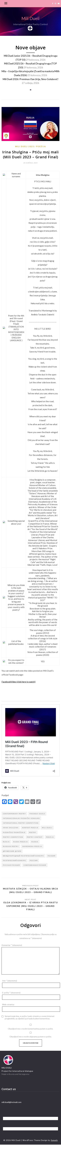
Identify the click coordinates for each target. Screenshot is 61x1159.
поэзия (51, 856)
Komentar (12, 945)
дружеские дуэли (12, 851)
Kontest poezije (30, 827)
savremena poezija (32, 846)
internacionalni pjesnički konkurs (21, 818)
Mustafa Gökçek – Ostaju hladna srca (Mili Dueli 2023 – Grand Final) (30, 890)
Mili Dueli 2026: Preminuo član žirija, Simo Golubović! (30, 79)
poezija (50, 837)
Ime (9, 980)
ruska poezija (20, 842)
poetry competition (13, 837)
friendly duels (37, 813)
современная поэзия (35, 865)
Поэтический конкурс (14, 860)
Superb (54, 1140)
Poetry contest (34, 837)
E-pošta (11, 992)
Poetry (32, 832)
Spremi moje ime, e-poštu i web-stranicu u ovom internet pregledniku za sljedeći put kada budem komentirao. (29, 1017)
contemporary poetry (14, 813)
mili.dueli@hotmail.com (11, 1102)
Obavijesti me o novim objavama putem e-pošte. (31, 1036)
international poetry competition (20, 823)
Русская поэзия (11, 865)
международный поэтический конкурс (23, 856)
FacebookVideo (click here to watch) (18, 681)
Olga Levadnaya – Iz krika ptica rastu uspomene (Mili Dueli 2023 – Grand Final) (30, 906)
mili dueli (47, 827)
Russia (34, 842)
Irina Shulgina (10, 827)
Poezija (41, 146)
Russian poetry (11, 846)
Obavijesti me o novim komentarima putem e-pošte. (30, 1028)
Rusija (6, 842)
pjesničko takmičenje (14, 832)
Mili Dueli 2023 (24, 146)
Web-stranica (8, 1004)
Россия (34, 860)
